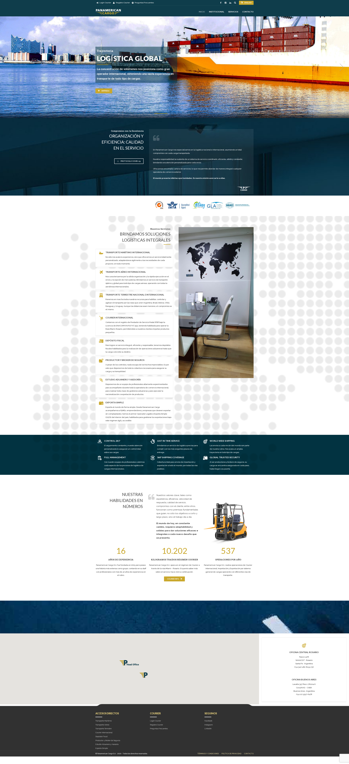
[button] (129, 664)
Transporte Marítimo (103, 721)
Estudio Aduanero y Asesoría (106, 744)
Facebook (208, 721)
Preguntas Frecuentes (159, 729)
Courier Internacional (103, 733)
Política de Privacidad (231, 754)
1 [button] (160, 114)
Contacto (248, 12)
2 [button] (174, 114)
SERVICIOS (233, 12)
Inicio (202, 12)
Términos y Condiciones (208, 754)
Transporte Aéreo (102, 725)
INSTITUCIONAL (216, 12)
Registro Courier (156, 725)
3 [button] (188, 114)
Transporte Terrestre (103, 729)
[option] (174, 67)
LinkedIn (208, 729)
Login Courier (155, 721)
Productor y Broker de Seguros (107, 740)
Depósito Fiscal (101, 736)
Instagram (208, 725)
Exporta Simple (101, 748)
